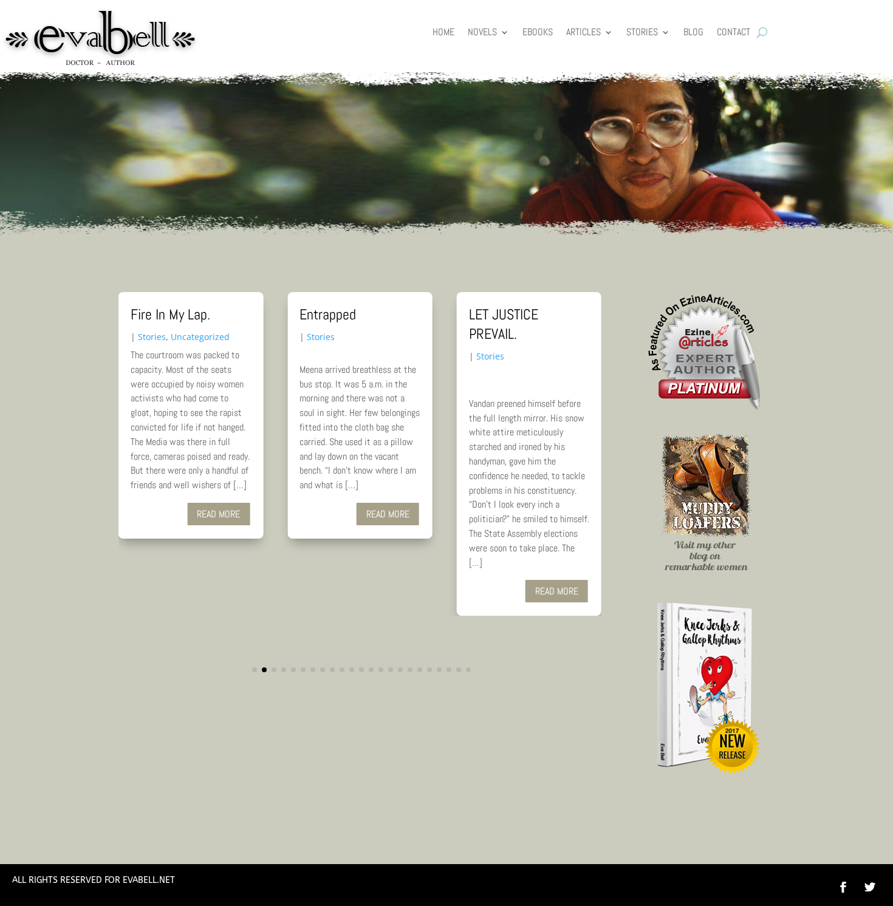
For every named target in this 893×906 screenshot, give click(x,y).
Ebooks (537, 33)
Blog (693, 33)
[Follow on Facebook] (843, 887)
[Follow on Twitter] (876, 887)
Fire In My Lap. (170, 314)
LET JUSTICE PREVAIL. (503, 324)
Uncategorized (200, 336)
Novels (482, 33)
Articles (583, 33)
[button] (254, 669)
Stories (642, 33)
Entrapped (327, 314)
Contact (733, 33)
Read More (218, 514)
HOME (443, 33)
